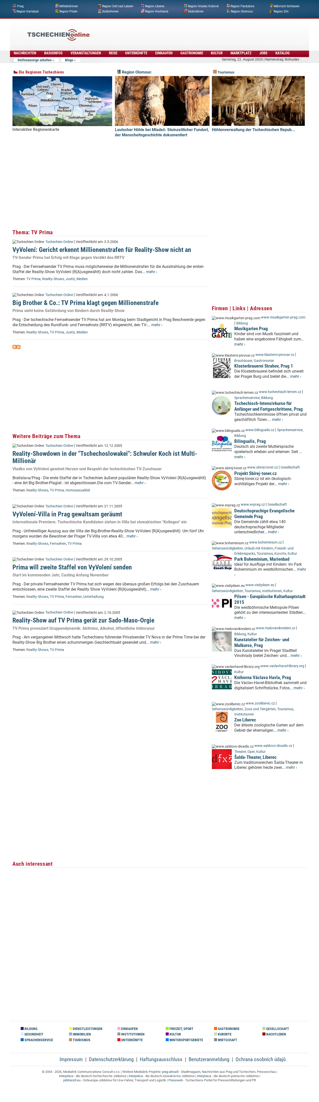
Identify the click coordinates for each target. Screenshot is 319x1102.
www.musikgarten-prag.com (283, 317)
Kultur (217, 53)
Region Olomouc (242, 11)
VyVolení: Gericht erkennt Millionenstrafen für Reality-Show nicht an (101, 249)
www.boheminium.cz (265, 542)
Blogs (69, 60)
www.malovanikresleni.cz (275, 628)
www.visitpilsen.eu (259, 585)
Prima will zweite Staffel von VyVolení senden (72, 567)
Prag (20, 6)
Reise (113, 53)
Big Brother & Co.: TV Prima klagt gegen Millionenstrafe (85, 303)
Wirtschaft (227, 1040)
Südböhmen (110, 11)
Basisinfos (53, 53)
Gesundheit (33, 1034)
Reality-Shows (53, 279)
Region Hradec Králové (203, 6)
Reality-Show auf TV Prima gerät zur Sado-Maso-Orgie (83, 620)
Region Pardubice (242, 6)
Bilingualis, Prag (250, 441)
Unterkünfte (136, 53)
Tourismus (225, 72)
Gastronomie (191, 53)
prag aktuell (170, 1072)
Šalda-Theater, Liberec (255, 757)
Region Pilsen (68, 11)
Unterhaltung (93, 597)
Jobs (263, 53)
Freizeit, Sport (181, 1029)
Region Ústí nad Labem (117, 6)
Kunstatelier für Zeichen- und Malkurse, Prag (261, 642)
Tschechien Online (59, 242)
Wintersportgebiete (186, 1040)
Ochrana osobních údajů (261, 1059)
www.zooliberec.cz (260, 703)
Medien (82, 279)
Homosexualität (78, 490)
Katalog (282, 53)
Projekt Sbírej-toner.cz (255, 473)
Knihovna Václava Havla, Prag (262, 677)
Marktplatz (241, 53)
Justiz (70, 279)
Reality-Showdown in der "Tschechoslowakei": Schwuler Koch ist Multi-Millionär (104, 457)
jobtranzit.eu (71, 1080)
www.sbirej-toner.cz (262, 467)
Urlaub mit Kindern (258, 548)
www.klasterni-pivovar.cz (274, 355)
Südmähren (196, 11)
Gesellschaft (290, 467)
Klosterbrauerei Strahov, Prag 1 (263, 366)
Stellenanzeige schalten (34, 60)
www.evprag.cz (253, 504)
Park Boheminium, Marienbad (261, 559)
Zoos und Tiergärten (260, 709)
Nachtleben (275, 1034)
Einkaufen (163, 53)
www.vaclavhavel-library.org (282, 666)
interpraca (204, 1076)
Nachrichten (25, 53)
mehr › (151, 271)
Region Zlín (281, 11)
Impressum (71, 1059)
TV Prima (33, 279)
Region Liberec (154, 6)
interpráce (66, 1076)
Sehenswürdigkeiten (227, 548)
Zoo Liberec (245, 720)
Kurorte (280, 553)
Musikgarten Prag (251, 328)
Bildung (242, 323)
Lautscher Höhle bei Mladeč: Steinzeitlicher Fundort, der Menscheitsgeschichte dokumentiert (162, 132)
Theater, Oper (244, 752)
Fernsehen (58, 544)
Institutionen (272, 591)
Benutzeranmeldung (209, 1059)
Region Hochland (156, 11)
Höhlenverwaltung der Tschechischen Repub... (253, 129)
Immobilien (81, 1034)
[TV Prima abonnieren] (14, 347)
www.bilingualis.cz (259, 430)
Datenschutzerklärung (111, 1059)
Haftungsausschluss (161, 1059)
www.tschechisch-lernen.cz (280, 392)
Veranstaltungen (86, 53)
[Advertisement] (173, 31)
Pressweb (175, 1080)
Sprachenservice (247, 398)
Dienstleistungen (87, 1029)
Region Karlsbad (27, 11)
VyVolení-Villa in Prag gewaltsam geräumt (67, 514)
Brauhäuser (243, 361)
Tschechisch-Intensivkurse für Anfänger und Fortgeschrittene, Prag (268, 406)
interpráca (136, 1076)
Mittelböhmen (68, 6)
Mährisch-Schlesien (287, 6)
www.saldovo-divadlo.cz (273, 746)
